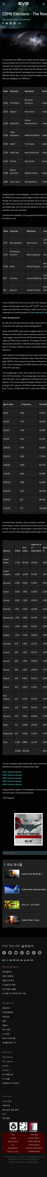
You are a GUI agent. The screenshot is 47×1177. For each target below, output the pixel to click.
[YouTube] (16, 953)
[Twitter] (10, 953)
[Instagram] (34, 953)
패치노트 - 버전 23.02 (30, 905)
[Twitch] (22, 953)
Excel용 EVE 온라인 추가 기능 (14, 993)
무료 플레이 (7, 972)
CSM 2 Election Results (12, 775)
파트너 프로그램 (8, 1038)
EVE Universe (7, 1057)
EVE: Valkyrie (7, 1061)
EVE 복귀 (6, 1034)
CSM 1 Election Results (12, 772)
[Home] (23, 6)
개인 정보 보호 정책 (10, 1110)
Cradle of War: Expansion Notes (34, 889)
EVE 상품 (6, 1079)
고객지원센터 (7, 1012)
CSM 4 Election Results (12, 781)
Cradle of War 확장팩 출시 (32, 874)
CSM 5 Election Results (12, 784)
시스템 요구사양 (8, 985)
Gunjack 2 (6, 1070)
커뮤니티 (5, 1017)
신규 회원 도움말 (9, 989)
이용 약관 (6, 1105)
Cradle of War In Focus (30, 920)
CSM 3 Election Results (12, 778)
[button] (44, 4)
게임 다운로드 (8, 976)
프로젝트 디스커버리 (10, 1083)
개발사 (5, 1025)
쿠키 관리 (6, 1118)
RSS (4, 1114)
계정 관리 (6, 1008)
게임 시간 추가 (8, 980)
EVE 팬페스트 (7, 1074)
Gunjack (5, 1066)
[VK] (40, 953)
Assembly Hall (41, 312)
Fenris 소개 (6, 1101)
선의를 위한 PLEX (9, 1043)
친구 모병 (6, 1030)
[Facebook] (4, 953)
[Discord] (28, 953)
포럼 (4, 1021)
